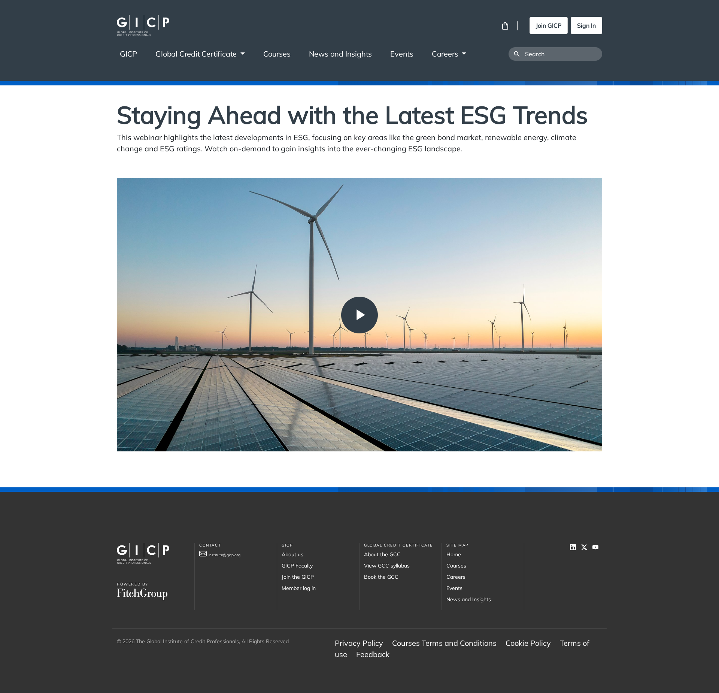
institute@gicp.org (224, 555)
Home (453, 554)
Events (401, 53)
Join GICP (548, 25)
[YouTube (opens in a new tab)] (597, 547)
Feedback (372, 654)
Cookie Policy (528, 643)
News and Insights (340, 53)
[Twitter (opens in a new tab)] (586, 547)
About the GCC (382, 554)
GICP (128, 53)
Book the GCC (381, 577)
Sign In (586, 25)
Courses (277, 53)
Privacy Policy (359, 643)
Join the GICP (298, 577)
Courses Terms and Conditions (444, 643)
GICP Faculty (297, 565)
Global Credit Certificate (197, 53)
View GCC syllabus (387, 565)
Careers (446, 53)
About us (292, 554)
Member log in (299, 588)
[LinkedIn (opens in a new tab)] (575, 547)
